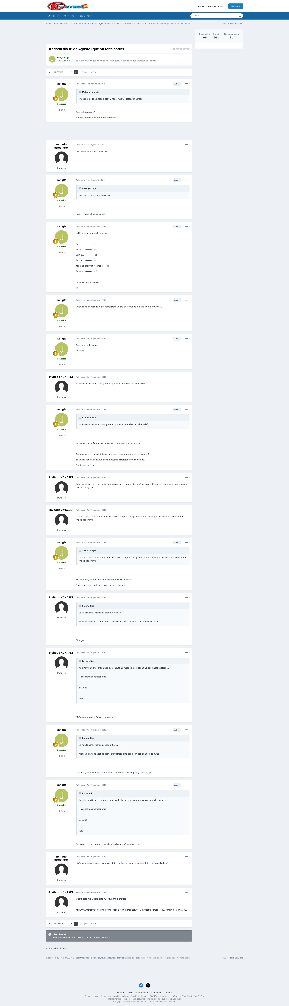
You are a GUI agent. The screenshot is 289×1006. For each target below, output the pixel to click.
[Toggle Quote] (80, 92)
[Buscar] (239, 15)
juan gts (61, 83)
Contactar (156, 992)
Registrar (236, 6)
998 (63, 110)
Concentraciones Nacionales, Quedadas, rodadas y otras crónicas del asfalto (117, 60)
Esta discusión (226, 16)
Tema (120, 992)
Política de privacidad (138, 992)
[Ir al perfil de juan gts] (52, 59)
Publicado (91, 84)
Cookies (168, 992)
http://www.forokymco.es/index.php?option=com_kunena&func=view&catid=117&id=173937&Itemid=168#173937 (131, 909)
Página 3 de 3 (88, 72)
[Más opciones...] (186, 84)
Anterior (58, 72)
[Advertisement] (119, 36)
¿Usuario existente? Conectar (209, 6)
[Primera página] (50, 72)
